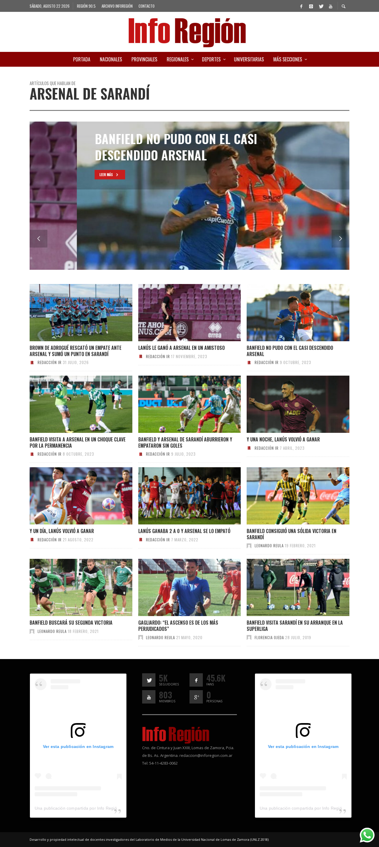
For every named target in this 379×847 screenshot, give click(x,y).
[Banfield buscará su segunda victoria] (71, 587)
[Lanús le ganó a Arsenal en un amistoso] (179, 312)
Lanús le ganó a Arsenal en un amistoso (181, 347)
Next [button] (340, 239)
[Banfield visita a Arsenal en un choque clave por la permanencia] (71, 404)
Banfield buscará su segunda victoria (71, 622)
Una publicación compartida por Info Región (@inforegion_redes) (97, 808)
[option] (189, 196)
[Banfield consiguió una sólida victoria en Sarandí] (288, 496)
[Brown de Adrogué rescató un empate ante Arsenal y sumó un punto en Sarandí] (71, 312)
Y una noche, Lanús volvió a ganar (283, 439)
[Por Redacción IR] (32, 362)
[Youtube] (330, 6)
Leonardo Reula (269, 545)
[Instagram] (310, 6)
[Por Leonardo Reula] (249, 545)
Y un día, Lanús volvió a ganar (62, 531)
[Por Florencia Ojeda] (249, 637)
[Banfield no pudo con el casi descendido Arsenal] (288, 312)
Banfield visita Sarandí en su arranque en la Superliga (295, 625)
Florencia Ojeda (269, 637)
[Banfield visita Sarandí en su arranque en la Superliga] (288, 587)
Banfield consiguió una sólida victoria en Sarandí (291, 534)
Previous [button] (38, 239)
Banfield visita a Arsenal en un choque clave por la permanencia (78, 442)
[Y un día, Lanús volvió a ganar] (71, 496)
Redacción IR (50, 362)
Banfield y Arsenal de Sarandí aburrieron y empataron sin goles (185, 442)
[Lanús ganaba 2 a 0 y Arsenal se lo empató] (179, 496)
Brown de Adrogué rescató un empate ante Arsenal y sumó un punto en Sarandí (75, 351)
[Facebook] (301, 6)
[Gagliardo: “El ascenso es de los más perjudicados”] (179, 587)
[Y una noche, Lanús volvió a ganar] (288, 404)
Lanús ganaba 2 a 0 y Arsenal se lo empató (184, 531)
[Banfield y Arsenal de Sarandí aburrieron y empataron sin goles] (179, 404)
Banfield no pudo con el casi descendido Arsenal (290, 351)
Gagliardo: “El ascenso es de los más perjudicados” (178, 625)
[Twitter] (320, 6)
